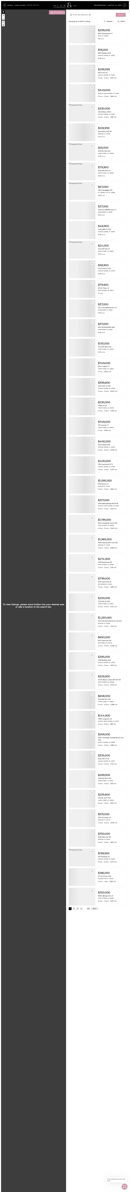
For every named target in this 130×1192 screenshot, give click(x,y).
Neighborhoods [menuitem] (100, 5)
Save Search (58, 12)
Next (94, 908)
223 (88, 908)
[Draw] (3, 22)
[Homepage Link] (65, 5)
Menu (120, 5)
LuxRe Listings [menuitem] (20, 5)
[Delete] (3, 24)
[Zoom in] (3, 15)
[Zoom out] (3, 18)
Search (120, 14)
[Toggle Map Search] (3, 11)
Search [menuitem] (10, 5)
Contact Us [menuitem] (112, 5)
